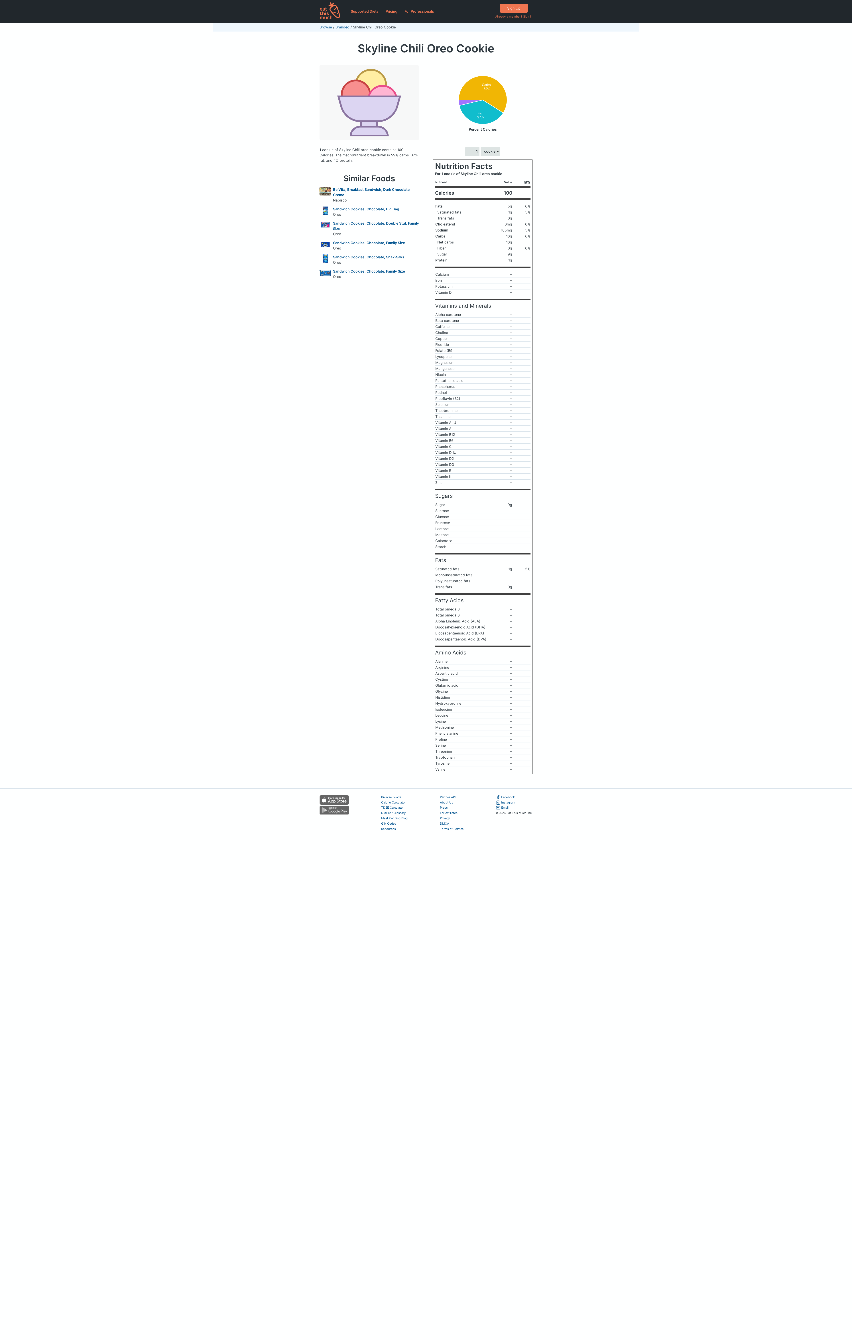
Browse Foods (391, 797)
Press (444, 807)
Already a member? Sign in (513, 16)
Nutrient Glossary (393, 813)
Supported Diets (365, 11)
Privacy (445, 818)
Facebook (508, 797)
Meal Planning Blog (394, 818)
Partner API (448, 797)
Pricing (391, 11)
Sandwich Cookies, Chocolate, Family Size (369, 243)
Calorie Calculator (393, 802)
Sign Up (514, 8)
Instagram (508, 802)
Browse (326, 27)
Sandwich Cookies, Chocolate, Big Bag (366, 209)
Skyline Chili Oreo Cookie (426, 48)
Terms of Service (452, 829)
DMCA (444, 823)
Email (505, 807)
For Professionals (419, 11)
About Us (446, 802)
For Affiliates (449, 813)
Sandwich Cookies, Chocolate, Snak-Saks (368, 257)
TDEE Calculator (392, 807)
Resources (388, 829)
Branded (342, 27)
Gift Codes (388, 823)
